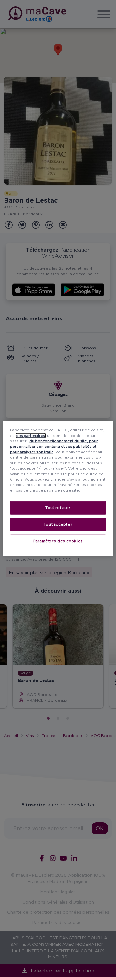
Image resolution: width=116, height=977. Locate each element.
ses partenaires (30, 435)
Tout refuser (58, 508)
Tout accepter (58, 524)
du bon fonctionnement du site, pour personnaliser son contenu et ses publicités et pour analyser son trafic (54, 446)
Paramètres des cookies (58, 541)
